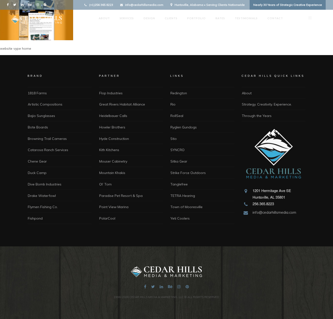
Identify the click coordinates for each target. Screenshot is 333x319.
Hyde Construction (114, 138)
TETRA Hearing (182, 195)
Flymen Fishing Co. (43, 207)
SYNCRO (177, 150)
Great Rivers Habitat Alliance (122, 104)
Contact (275, 18)
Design (149, 18)
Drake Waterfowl (42, 195)
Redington (178, 93)
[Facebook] (9, 4)
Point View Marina (113, 207)
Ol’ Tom (105, 184)
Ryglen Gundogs (183, 127)
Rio (173, 104)
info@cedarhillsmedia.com (144, 5)
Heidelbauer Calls (113, 116)
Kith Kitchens (109, 150)
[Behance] (31, 4)
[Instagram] (38, 4)
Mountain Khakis (112, 173)
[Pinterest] (46, 4)
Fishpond (35, 218)
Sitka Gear (178, 161)
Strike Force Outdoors (188, 173)
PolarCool (107, 218)
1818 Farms (37, 93)
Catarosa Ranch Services (48, 150)
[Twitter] (15, 4)
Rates (220, 18)
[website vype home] (36, 38)
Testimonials (246, 18)
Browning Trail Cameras (47, 138)
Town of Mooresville (186, 207)
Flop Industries (111, 93)
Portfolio (196, 18)
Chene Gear (37, 161)
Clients (171, 18)
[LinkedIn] (23, 4)
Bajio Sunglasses (41, 116)
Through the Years (257, 116)
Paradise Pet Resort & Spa (121, 195)
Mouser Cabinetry (113, 161)
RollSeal (176, 116)
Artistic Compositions (45, 104)
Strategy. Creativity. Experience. (267, 104)
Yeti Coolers (180, 218)
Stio (173, 138)
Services (127, 18)
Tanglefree (179, 184)
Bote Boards (38, 127)
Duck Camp (37, 173)
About (104, 18)
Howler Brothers (112, 127)
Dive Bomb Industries (44, 184)
